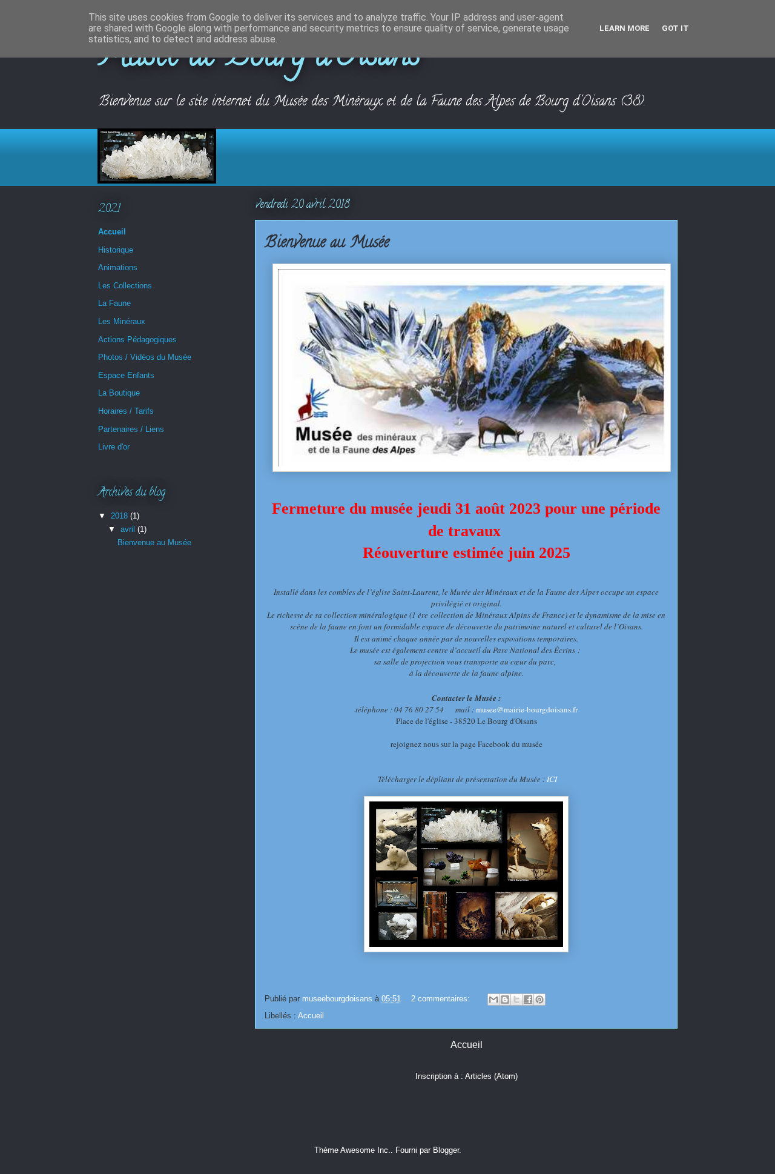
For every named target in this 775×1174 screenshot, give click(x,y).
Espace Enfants (126, 375)
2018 (120, 515)
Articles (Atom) (491, 1076)
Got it (675, 28)
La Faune (114, 303)
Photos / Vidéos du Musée (144, 357)
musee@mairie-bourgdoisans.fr (527, 709)
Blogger (446, 1150)
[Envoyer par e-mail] (493, 999)
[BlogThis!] (505, 999)
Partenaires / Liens (131, 429)
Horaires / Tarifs (126, 411)
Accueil (311, 1015)
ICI (552, 779)
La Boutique (119, 392)
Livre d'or (114, 446)
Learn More (624, 28)
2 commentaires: (441, 998)
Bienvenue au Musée (327, 243)
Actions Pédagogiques (137, 339)
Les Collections (125, 285)
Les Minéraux (121, 321)
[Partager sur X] (516, 999)
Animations (117, 267)
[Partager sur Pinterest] (539, 999)
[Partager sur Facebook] (528, 999)
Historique (115, 249)
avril (128, 529)
